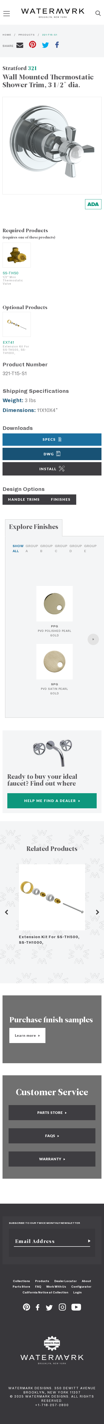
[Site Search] (98, 14)
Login (77, 1292)
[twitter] (45, 45)
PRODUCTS (26, 34)
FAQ (38, 1286)
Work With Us (56, 1286)
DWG (49, 454)
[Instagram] (62, 1309)
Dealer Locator (65, 1281)
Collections (21, 1281)
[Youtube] (76, 1309)
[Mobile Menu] (6, 13)
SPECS (49, 439)
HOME (7, 34)
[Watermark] (52, 14)
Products (42, 1281)
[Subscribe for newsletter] (87, 1241)
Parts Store (21, 1286)
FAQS (50, 1136)
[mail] (19, 46)
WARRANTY (50, 1159)
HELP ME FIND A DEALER (50, 801)
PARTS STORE (50, 1112)
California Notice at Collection (45, 1292)
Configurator (81, 1286)
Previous (6, 912)
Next (97, 912)
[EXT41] (17, 324)
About (86, 1281)
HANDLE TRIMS (24, 499)
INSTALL (48, 469)
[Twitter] (49, 1309)
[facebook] (57, 45)
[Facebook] (38, 1309)
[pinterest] (32, 45)
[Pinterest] (26, 1309)
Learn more (26, 1035)
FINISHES (61, 499)
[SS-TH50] (17, 255)
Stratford (20, 68)
